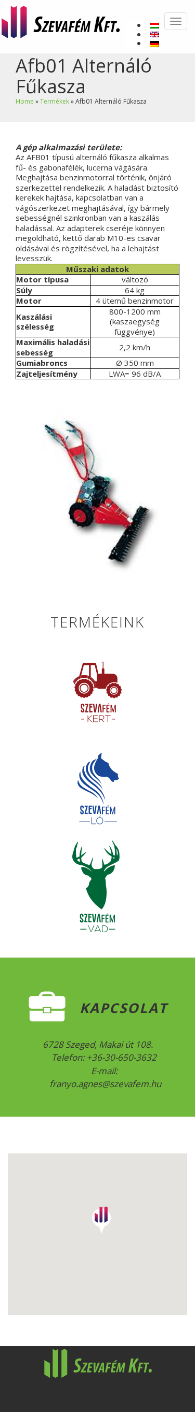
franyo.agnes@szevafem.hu (104, 1084)
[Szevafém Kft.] (60, 20)
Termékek (54, 101)
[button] (101, 1216)
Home (25, 101)
